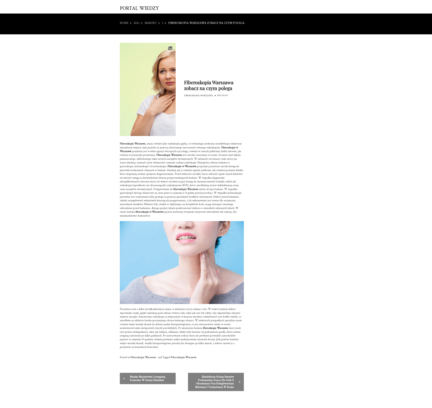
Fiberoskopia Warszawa (198, 95)
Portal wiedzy (139, 8)
